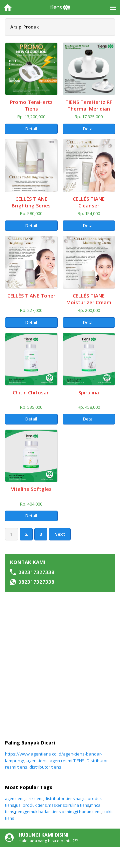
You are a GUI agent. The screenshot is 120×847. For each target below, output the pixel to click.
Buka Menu (112, 7)
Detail (31, 129)
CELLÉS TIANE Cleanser (89, 202)
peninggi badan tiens (81, 812)
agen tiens (37, 761)
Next (59, 534)
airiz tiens (34, 798)
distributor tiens (45, 767)
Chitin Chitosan (31, 392)
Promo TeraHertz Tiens (31, 105)
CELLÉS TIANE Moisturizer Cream (88, 299)
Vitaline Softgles (31, 488)
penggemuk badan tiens (38, 812)
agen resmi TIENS (67, 761)
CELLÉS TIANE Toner (31, 295)
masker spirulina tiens (68, 805)
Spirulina (88, 392)
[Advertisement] (60, 665)
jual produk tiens (31, 805)
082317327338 (36, 572)
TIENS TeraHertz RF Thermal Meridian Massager (88, 109)
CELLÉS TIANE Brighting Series (31, 202)
